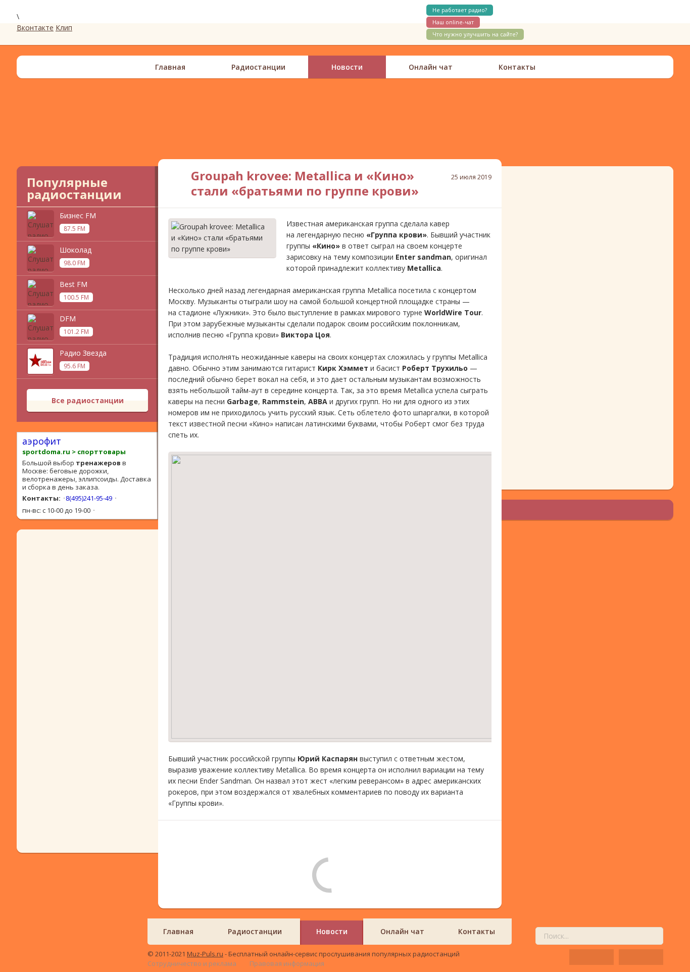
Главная (170, 67)
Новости (347, 67)
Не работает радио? (459, 10)
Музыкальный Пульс (82, 22)
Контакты (517, 67)
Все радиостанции (88, 400)
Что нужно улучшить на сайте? (475, 34)
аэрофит (41, 441)
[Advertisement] (345, 118)
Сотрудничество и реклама (191, 963)
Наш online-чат (453, 22)
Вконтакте (35, 27)
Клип (64, 27)
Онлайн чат (431, 67)
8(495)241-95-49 (89, 498)
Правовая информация (287, 963)
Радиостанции (258, 67)
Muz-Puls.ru (205, 953)
